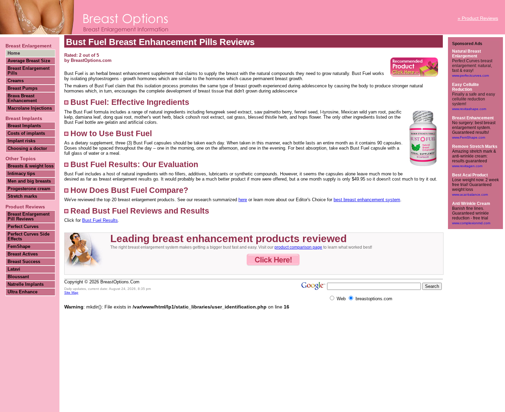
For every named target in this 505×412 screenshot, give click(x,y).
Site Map (71, 292)
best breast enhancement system (367, 199)
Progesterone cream (29, 188)
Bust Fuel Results (100, 220)
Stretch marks (22, 196)
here (242, 199)
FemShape (19, 246)
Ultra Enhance (22, 292)
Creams (16, 80)
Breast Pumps (22, 88)
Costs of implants (26, 133)
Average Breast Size (29, 60)
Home (14, 53)
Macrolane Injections (30, 108)
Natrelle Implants (26, 284)
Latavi (14, 269)
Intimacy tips (21, 173)
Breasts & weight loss (31, 166)
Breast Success (24, 261)
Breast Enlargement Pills (28, 71)
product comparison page (298, 247)
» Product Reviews (478, 18)
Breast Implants (24, 125)
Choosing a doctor (27, 148)
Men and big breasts (29, 181)
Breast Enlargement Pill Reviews (28, 216)
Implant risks (21, 141)
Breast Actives (23, 254)
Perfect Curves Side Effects (28, 236)
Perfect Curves (23, 226)
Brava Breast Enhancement (22, 98)
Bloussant (18, 276)
